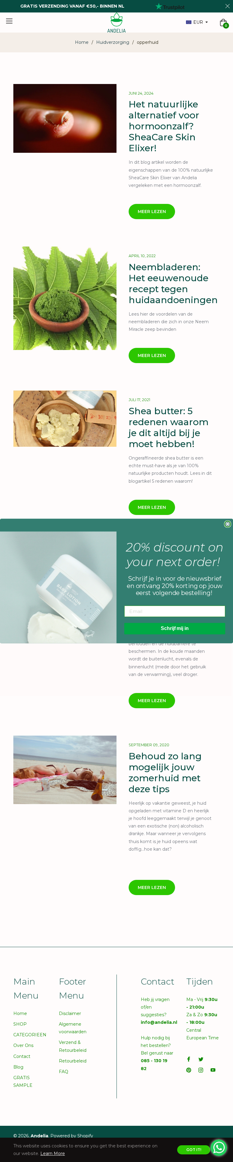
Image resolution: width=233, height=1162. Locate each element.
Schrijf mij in (175, 628)
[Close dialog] (228, 524)
